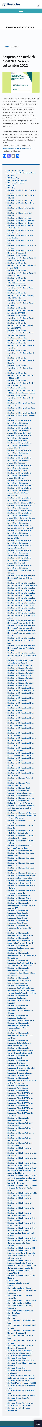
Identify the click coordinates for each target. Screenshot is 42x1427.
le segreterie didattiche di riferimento (16, 146)
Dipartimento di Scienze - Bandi (18, 788)
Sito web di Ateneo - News (16, 1368)
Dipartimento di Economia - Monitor (20, 223)
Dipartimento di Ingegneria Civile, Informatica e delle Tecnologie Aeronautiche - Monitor (19, 475)
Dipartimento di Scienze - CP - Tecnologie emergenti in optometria (20, 791)
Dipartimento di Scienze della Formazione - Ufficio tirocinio (18, 1119)
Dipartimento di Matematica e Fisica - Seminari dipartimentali (20, 769)
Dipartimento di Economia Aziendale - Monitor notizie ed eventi (20, 251)
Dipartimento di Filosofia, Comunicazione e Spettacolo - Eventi (20, 339)
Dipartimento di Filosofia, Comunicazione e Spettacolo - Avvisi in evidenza (21, 303)
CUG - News (11, 188)
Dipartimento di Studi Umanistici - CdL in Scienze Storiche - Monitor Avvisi (22, 1194)
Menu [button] (38, 1424)
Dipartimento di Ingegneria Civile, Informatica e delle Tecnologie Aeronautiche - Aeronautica (19, 423)
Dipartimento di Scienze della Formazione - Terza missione (18, 1086)
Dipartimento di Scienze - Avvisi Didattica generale (18, 784)
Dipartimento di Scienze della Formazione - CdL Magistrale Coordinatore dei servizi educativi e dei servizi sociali (21, 972)
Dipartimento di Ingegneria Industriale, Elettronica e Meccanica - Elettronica (21, 604)
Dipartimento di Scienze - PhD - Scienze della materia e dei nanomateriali (21, 881)
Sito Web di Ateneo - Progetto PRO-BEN (21, 1383)
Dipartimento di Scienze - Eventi (18, 795)
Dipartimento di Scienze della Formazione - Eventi (18, 1056)
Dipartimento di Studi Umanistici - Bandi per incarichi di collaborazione (22, 1164)
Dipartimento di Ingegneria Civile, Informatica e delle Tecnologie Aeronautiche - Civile (19, 445)
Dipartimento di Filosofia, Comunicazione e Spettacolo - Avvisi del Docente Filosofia (21, 273)
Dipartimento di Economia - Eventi (19, 218)
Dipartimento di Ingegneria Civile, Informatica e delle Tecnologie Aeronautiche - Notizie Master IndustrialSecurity (19, 492)
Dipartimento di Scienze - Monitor (19, 850)
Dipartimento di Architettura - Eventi (20, 200)
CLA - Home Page (13, 178)
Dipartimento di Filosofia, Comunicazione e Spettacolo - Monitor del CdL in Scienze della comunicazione (21, 390)
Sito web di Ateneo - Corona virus (19, 1355)
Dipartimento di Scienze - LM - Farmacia (21, 813)
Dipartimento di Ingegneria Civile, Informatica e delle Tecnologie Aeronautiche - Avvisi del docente (19, 430)
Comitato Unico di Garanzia (17, 180)
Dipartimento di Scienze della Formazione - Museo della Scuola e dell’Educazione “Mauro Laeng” (19, 1073)
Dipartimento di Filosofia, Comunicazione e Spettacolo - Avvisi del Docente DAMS (21, 265)
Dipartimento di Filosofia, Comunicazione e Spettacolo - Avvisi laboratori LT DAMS (20, 325)
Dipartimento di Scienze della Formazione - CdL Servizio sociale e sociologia (20, 1035)
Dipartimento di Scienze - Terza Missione (22, 900)
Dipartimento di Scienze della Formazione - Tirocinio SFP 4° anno (20, 1101)
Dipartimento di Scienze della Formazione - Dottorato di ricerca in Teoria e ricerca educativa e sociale (20, 1050)
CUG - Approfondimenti (15, 183)
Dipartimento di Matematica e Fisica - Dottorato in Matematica (20, 724)
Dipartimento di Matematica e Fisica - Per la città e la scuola (20, 759)
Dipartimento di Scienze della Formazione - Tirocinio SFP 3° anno (20, 1096)
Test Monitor (12, 1410)
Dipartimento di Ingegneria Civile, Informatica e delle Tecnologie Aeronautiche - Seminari (19, 560)
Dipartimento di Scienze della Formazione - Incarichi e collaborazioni (21, 1066)
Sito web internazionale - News (18, 1408)
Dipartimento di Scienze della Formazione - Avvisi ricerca (18, 921)
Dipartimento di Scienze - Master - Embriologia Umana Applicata (19, 846)
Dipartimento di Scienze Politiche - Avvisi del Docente (19, 1124)
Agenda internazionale (15, 170)
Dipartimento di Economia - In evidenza (21, 220)
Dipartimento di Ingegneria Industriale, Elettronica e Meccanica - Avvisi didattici (22, 584)
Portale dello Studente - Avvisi (18, 1283)
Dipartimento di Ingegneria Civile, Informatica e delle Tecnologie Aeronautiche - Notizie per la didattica (21, 500)
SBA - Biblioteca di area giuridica (19, 1303)
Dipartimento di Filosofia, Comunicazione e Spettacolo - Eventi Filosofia (20, 360)
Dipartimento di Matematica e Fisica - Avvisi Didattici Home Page (20, 699)
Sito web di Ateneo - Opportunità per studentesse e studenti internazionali (21, 1376)
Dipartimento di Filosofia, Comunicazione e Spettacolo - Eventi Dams (20, 353)
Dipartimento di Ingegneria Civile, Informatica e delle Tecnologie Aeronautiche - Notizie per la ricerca (20, 508)
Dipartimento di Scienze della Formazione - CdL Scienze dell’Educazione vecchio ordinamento (20, 1018)
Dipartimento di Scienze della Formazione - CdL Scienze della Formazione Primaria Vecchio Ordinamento (18, 1027)
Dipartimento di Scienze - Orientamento (21, 873)
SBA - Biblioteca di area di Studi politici (21, 1300)
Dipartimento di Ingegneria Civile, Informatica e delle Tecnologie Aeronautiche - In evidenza (19, 460)
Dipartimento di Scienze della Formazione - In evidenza (18, 1061)
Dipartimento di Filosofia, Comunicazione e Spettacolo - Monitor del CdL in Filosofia (21, 383)
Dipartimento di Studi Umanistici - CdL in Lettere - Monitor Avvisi (22, 1181)
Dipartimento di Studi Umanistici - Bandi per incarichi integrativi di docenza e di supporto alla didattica (22, 1170)
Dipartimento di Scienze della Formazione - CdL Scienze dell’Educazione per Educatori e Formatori (18, 999)
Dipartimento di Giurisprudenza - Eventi (21, 413)
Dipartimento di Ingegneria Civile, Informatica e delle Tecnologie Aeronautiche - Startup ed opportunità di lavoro (21, 569)
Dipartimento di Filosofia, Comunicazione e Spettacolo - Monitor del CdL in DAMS (21, 375)
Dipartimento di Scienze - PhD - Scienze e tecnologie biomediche (21, 891)
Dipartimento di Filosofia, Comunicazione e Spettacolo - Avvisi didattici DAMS (20, 288)
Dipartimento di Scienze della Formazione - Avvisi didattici (18, 911)
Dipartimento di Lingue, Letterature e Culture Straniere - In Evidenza (20, 684)
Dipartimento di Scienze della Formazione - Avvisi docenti (18, 916)
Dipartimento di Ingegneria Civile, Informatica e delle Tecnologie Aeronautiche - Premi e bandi (19, 553)
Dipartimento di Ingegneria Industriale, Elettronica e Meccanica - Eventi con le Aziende (21, 615)
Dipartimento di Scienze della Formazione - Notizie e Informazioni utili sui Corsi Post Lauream (22, 1080)
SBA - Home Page (13, 1313)
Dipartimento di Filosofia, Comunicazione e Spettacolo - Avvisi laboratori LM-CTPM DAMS (20, 310)
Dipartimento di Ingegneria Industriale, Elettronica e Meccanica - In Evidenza (21, 589)
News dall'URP (12, 1280)
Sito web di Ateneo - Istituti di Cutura (20, 1360)
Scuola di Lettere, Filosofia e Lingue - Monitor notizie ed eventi (20, 1346)
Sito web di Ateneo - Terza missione (20, 1403)
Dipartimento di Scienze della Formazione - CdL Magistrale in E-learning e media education (19, 980)
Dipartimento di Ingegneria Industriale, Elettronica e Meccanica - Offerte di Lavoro (21, 640)
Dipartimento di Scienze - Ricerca (19, 898)
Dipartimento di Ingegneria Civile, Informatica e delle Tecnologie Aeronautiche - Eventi (19, 453)
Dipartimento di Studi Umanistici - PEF (21, 1248)
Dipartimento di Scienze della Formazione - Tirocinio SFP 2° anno (20, 1091)
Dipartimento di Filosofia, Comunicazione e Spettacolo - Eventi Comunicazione (20, 345)
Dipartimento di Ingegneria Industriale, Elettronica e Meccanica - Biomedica (21, 594)
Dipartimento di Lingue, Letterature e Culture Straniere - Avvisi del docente (20, 669)
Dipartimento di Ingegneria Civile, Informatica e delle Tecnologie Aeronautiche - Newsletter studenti (20, 483)
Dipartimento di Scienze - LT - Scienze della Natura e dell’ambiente (20, 831)
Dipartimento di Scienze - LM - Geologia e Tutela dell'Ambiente (21, 816)
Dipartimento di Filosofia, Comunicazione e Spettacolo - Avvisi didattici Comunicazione (20, 280)
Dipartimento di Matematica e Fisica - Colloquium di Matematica (20, 709)
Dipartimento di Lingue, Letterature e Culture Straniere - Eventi (20, 679)
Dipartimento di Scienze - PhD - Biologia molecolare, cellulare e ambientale (21, 876)
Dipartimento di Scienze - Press (18, 895)
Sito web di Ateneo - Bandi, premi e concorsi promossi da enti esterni (20, 1351)
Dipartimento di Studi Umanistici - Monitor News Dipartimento (19, 1214)
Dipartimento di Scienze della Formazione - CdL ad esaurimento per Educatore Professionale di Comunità (20, 940)
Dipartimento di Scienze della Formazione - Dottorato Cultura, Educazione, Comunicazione (19, 1043)
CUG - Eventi (11, 185)
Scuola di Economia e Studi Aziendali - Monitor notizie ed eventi (21, 1331)
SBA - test (11, 1318)
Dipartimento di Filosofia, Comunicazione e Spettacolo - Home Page (20, 368)
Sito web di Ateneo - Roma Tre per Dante (22, 1395)
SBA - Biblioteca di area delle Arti (19, 1288)
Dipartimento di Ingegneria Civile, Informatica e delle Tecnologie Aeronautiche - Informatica (19, 468)
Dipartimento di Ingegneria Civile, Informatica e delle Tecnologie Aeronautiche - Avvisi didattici (19, 438)
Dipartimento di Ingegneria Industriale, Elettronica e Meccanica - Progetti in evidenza (21, 648)
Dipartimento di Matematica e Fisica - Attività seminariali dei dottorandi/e (20, 689)
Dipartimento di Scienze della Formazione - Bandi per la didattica (20, 934)
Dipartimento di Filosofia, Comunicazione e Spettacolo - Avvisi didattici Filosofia (20, 295)
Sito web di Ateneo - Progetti (18, 1380)
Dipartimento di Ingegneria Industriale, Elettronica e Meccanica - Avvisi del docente (21, 578)
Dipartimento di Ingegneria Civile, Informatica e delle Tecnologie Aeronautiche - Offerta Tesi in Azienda (21, 515)
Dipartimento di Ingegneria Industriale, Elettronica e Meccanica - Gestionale (21, 621)
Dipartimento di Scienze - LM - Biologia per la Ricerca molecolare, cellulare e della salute (21, 808)
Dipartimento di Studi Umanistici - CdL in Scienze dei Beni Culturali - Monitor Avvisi (22, 1188)
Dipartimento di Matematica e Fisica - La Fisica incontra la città (21, 739)
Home (7, 46)
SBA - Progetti (12, 1315)
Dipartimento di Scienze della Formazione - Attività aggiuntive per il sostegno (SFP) (21, 905)
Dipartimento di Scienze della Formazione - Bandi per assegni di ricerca (19, 928)
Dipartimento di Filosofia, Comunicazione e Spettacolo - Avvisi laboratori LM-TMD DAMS (20, 318)
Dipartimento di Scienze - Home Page (20, 798)
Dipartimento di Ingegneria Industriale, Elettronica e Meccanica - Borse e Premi (21, 599)
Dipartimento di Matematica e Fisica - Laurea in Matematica (20, 749)
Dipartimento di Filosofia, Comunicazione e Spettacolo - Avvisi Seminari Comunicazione (20, 333)
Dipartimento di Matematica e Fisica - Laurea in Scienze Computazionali (20, 754)
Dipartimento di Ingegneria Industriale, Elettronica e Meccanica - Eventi (21, 609)
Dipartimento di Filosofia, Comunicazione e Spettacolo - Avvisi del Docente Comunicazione (21, 258)
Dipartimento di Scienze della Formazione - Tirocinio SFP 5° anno (20, 1106)
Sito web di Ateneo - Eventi (17, 1358)
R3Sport (10, 1285)
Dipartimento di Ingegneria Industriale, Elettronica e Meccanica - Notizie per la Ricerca (21, 633)
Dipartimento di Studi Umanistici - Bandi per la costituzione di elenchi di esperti (22, 1176)
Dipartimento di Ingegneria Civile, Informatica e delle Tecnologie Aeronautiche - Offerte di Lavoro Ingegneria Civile (19, 534)
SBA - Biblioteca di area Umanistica (20, 1310)
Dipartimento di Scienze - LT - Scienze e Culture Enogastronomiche (21, 836)
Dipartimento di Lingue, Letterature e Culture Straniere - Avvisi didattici (20, 674)
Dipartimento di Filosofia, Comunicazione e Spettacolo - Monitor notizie (21, 398)
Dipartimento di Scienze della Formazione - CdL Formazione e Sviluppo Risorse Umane (21, 955)
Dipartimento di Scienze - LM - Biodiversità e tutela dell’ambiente (20, 801)
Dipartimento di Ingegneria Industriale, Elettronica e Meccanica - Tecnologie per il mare (21, 655)
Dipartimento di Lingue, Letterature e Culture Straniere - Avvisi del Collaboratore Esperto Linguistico (20, 663)
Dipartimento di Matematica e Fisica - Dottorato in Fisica (20, 719)
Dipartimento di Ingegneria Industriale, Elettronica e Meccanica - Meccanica (21, 626)
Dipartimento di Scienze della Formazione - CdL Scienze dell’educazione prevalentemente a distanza (20, 1009)
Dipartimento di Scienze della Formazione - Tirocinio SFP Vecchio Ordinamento (20, 1113)
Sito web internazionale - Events (19, 1405)
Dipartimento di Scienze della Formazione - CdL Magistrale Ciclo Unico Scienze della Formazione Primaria (21, 963)
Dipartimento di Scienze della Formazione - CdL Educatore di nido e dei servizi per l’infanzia (20, 948)
